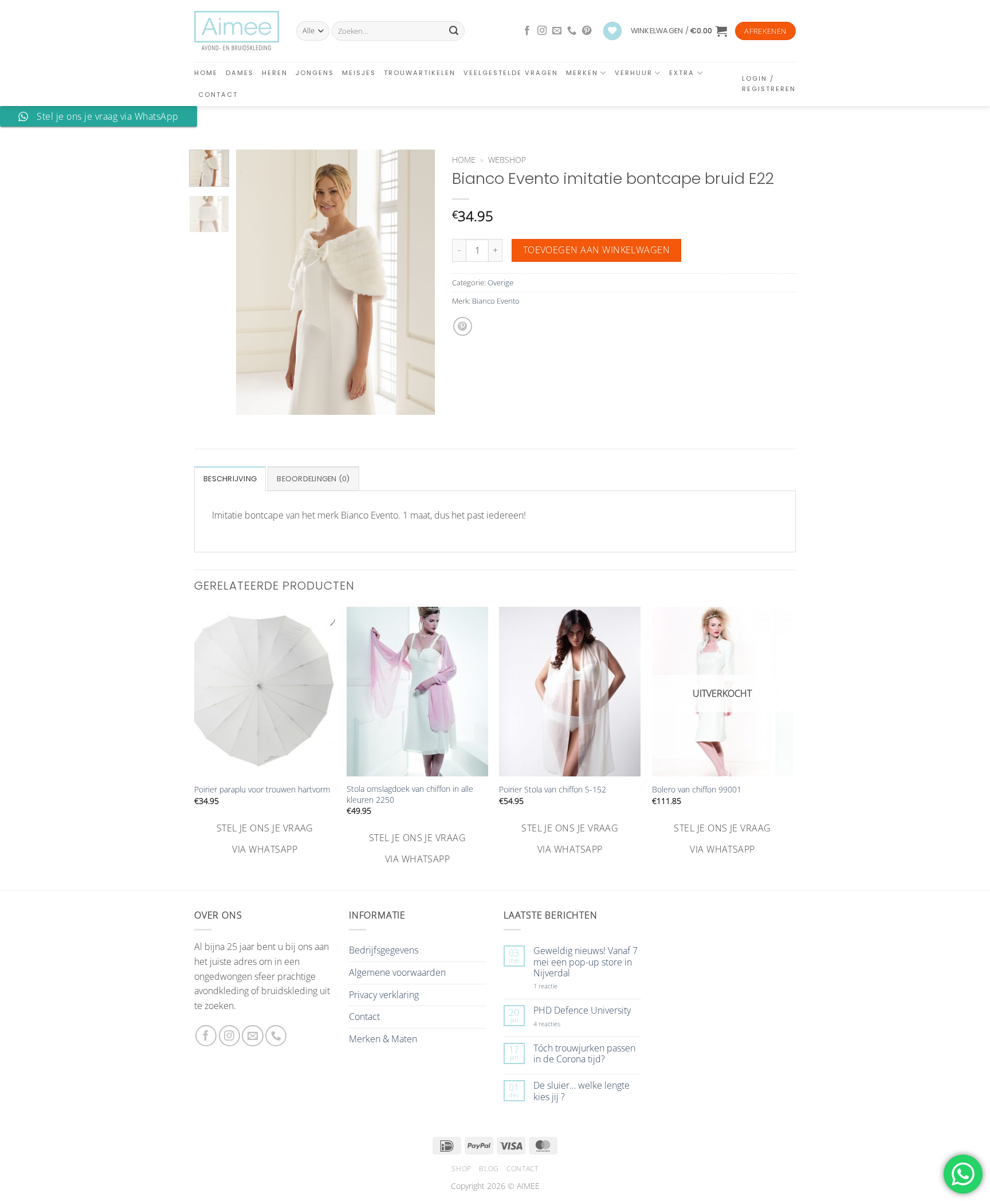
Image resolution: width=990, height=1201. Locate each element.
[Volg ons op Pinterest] (586, 31)
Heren (275, 72)
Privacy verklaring (384, 994)
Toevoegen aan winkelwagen (596, 250)
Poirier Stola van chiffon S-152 (552, 789)
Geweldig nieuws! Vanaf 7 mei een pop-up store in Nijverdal (585, 962)
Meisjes (359, 72)
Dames (240, 72)
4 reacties (560, 1023)
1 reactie (558, 986)
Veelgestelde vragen (510, 72)
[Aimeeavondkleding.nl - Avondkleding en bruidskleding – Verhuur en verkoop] (236, 31)
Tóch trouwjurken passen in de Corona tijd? (584, 1054)
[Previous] (254, 282)
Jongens (315, 72)
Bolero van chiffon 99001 (696, 789)
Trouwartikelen (419, 72)
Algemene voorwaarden (397, 972)
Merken (582, 72)
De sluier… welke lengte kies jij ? (581, 1091)
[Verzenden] (453, 31)
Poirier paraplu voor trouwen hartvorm (262, 789)
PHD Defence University (582, 1010)
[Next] (416, 282)
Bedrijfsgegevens (383, 950)
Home (206, 72)
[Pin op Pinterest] (462, 326)
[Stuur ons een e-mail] (556, 31)
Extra (681, 72)
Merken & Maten (383, 1039)
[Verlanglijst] (612, 31)
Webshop (507, 159)
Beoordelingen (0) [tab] (313, 479)
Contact (218, 94)
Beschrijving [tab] (230, 479)
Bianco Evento (496, 301)
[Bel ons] (571, 31)
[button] (679, 31)
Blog (488, 1168)
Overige (500, 282)
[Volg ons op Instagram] (542, 31)
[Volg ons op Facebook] (527, 31)
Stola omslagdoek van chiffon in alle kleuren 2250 (410, 794)
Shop (461, 1168)
